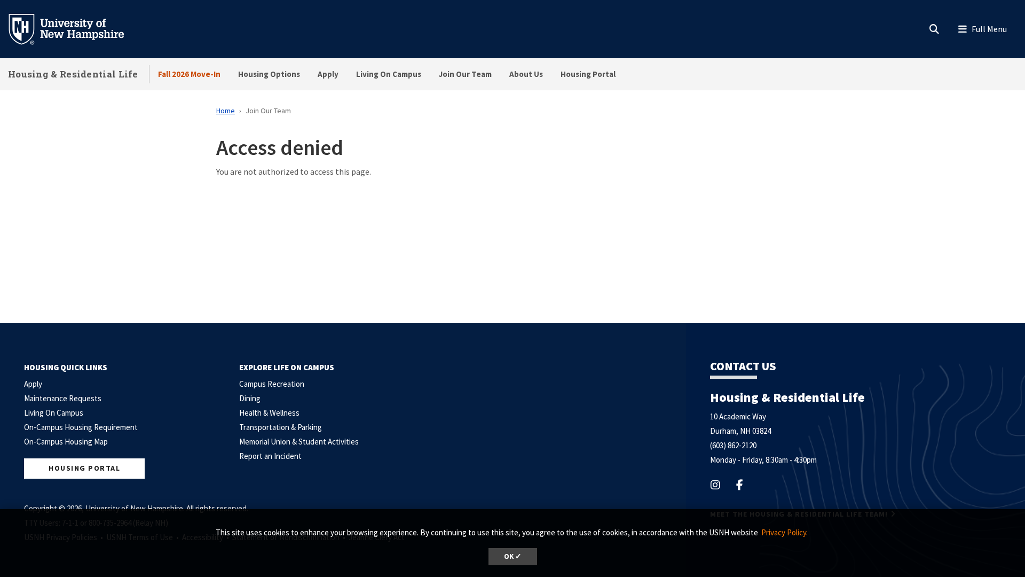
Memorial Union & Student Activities (299, 441)
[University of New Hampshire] (74, 28)
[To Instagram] (722, 485)
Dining (250, 398)
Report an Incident (270, 456)
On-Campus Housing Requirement (81, 427)
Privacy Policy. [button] (784, 532)
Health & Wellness (269, 413)
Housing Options (269, 74)
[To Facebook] (746, 485)
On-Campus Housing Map (66, 441)
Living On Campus (388, 74)
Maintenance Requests (62, 398)
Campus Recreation (271, 384)
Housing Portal (588, 74)
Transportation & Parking (280, 427)
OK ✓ (513, 556)
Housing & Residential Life (73, 74)
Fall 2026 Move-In (189, 74)
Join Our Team (465, 74)
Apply (328, 74)
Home (225, 110)
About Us (526, 74)
